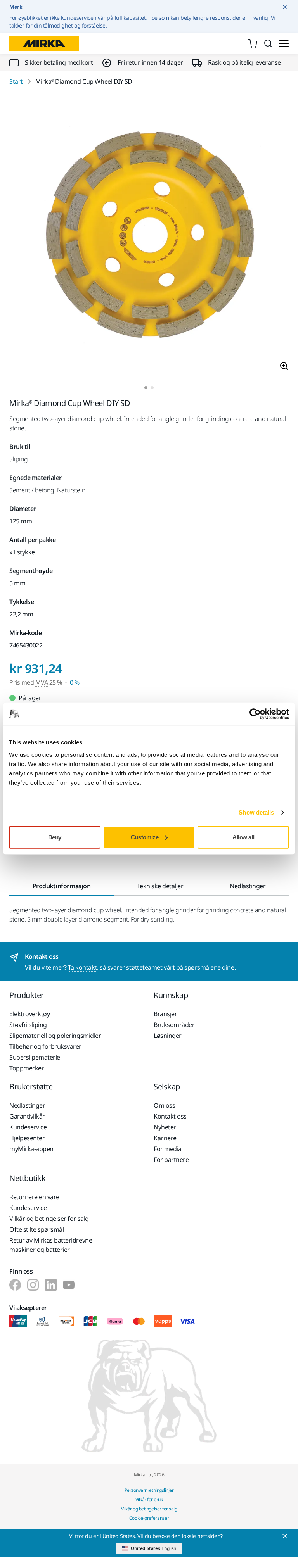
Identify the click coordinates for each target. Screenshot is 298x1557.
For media (168, 1148)
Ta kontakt (82, 967)
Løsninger (168, 1035)
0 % (75, 682)
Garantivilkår (27, 1116)
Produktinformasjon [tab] (61, 886)
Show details (256, 812)
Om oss (164, 1105)
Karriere (165, 1138)
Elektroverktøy (29, 1014)
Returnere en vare (34, 1197)
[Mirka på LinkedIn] (51, 1285)
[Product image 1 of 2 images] (149, 236)
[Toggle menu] (284, 43)
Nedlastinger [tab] (247, 886)
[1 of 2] (145, 387)
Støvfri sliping (28, 1024)
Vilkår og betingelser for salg (49, 1218)
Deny (54, 837)
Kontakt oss (170, 1116)
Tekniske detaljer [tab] (160, 886)
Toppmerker (26, 1068)
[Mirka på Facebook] (15, 1285)
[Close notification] (285, 7)
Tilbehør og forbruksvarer (45, 1046)
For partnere (171, 1159)
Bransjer (165, 1014)
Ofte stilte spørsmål (36, 1229)
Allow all (243, 837)
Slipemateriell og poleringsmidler (55, 1035)
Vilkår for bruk (149, 1499)
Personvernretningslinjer (149, 1490)
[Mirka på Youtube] (68, 1285)
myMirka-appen (31, 1148)
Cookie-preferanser (149, 1518)
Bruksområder (174, 1024)
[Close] (285, 1536)
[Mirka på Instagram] (33, 1285)
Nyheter (165, 1127)
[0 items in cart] (252, 43)
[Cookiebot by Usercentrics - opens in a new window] (255, 714)
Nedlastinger (27, 1105)
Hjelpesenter (27, 1138)
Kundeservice (28, 1127)
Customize (144, 837)
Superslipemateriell (36, 1057)
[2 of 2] (152, 387)
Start (16, 81)
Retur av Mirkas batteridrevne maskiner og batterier (50, 1245)
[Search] (268, 43)
